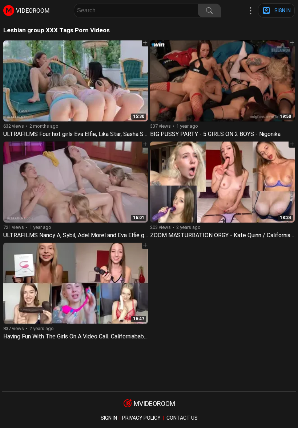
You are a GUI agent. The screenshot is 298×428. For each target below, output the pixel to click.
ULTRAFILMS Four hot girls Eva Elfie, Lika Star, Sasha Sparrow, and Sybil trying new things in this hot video (138, 134)
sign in (109, 418)
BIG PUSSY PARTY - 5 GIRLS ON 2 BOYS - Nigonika (215, 134)
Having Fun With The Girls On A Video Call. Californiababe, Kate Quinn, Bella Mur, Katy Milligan (121, 336)
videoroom (32, 10)
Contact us (182, 418)
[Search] (209, 10)
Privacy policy (141, 418)
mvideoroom (154, 403)
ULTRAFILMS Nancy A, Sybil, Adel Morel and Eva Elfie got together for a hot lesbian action (119, 235)
